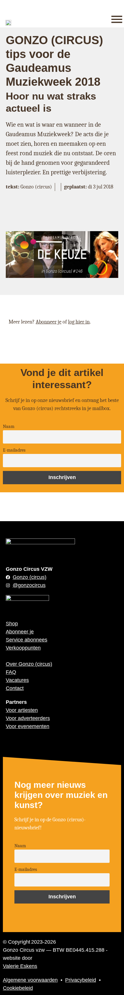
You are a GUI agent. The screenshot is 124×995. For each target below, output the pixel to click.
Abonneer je (48, 322)
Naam (8, 426)
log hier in (79, 322)
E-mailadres (14, 450)
